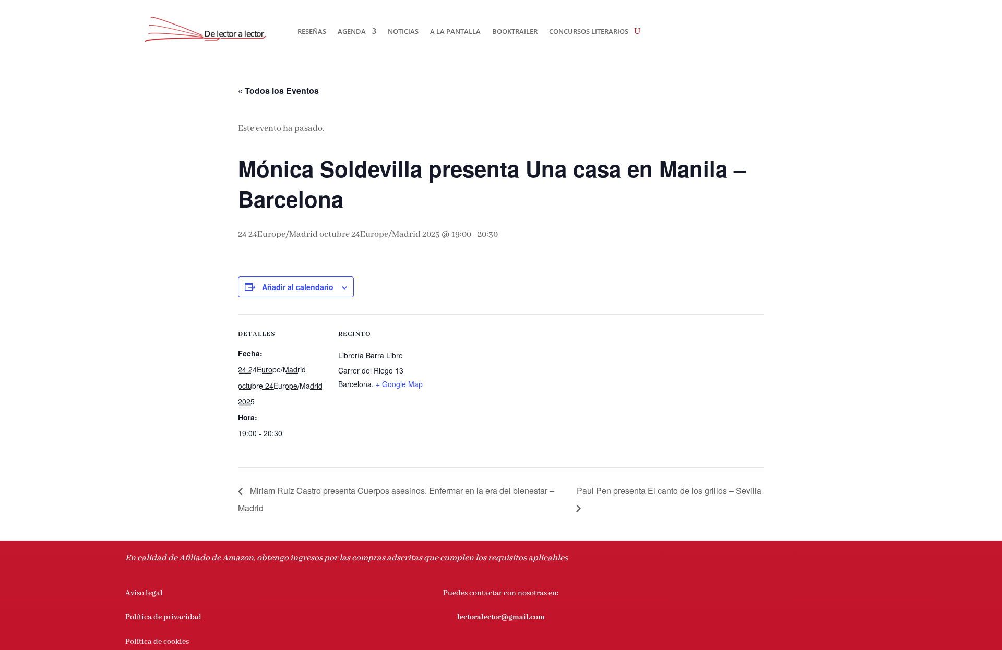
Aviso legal (144, 593)
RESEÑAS (311, 31)
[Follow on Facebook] (805, 593)
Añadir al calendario (297, 287)
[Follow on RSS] (868, 593)
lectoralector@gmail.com (501, 617)
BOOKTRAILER (515, 31)
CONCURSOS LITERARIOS (588, 31)
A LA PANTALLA (455, 31)
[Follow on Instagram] (847, 593)
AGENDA (352, 31)
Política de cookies (157, 641)
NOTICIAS (403, 31)
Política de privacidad (163, 617)
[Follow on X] (826, 593)
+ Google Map (399, 384)
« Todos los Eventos (278, 91)
